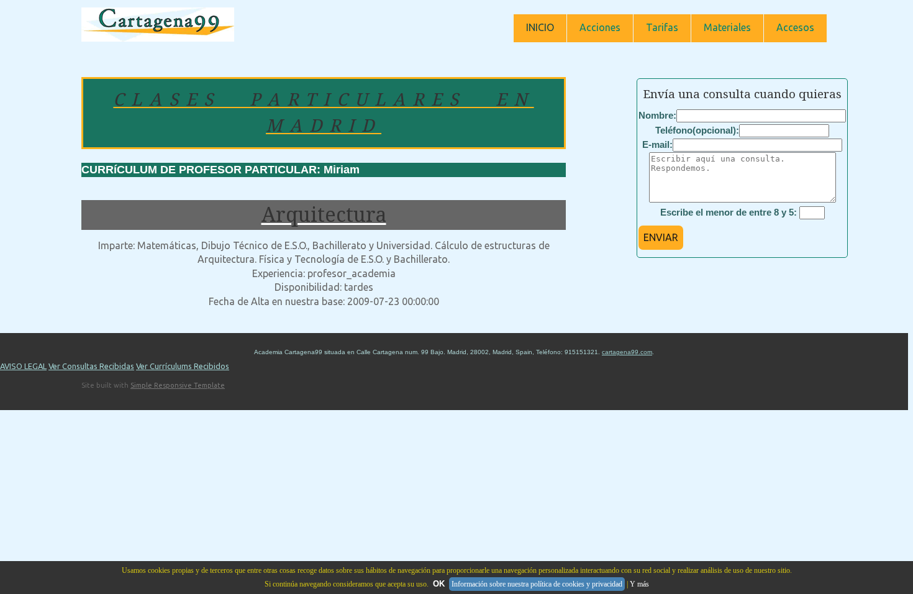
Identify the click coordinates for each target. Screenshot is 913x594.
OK (439, 583)
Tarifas (662, 27)
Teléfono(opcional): (697, 130)
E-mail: (657, 144)
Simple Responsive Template (177, 385)
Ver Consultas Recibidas (91, 366)
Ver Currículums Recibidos (182, 366)
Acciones (599, 27)
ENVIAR (660, 237)
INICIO (540, 27)
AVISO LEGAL (23, 366)
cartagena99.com (627, 352)
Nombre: (657, 115)
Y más (639, 584)
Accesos (795, 27)
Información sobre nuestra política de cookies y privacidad (537, 584)
